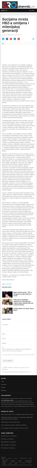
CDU (26, 398)
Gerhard (23, 402)
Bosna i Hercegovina (20, 398)
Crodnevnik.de (13, 465)
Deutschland (21, 401)
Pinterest (19, 39)
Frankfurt (19, 402)
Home (2, 381)
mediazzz (25, 404)
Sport (26, 406)
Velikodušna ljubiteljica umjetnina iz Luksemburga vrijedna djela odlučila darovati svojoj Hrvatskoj (23, 302)
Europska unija (12, 402)
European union (5, 402)
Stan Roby (3, 439)
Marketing (3, 390)
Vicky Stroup (4, 448)
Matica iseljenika (19, 404)
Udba (32, 406)
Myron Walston (5, 442)
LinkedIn (15, 39)
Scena (15, 406)
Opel (10, 406)
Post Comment (8, 360)
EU (3, 459)
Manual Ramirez (5, 436)
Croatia (30, 398)
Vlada (34, 406)
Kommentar (5, 324)
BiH (14, 398)
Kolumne (23, 462)
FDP (16, 402)
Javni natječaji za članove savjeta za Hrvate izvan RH (14, 428)
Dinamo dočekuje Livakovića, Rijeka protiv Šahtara (14, 425)
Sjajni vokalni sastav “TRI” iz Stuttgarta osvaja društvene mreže (22, 293)
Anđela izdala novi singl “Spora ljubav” (23, 309)
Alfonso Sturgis (5, 445)
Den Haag (16, 401)
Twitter (3, 39)
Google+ (11, 39)
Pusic (12, 406)
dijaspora (26, 401)
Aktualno (3, 457)
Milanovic (32, 404)
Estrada (30, 401)
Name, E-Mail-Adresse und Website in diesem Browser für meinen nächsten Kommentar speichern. (16, 350)
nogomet (6, 406)
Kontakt (3, 387)
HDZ (2, 404)
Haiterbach (32, 402)
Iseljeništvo (9, 404)
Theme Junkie (28, 465)
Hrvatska (5, 404)
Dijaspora (3, 458)
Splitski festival (21, 406)
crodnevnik (8, 284)
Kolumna (14, 404)
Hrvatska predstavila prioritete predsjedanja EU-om (16, 372)
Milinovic (2, 406)
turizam (28, 406)
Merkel (28, 404)
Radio (29, 462)
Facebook (7, 39)
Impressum (4, 384)
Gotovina (27, 402)
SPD (17, 406)
